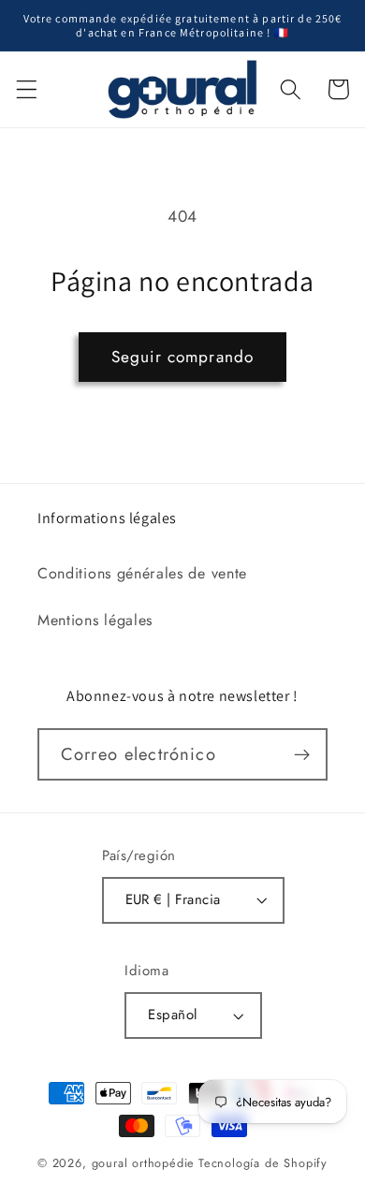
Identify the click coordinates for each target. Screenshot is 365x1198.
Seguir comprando (182, 356)
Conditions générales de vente (142, 573)
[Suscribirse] (302, 754)
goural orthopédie (144, 1163)
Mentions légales (95, 620)
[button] (27, 89)
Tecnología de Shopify (263, 1163)
